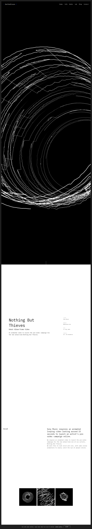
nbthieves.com (67, 324)
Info (66, 4)
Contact (86, 4)
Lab (76, 4)
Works (71, 4)
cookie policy (58, 526)
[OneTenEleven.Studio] (10, 4)
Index (61, 4)
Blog (80, 4)
